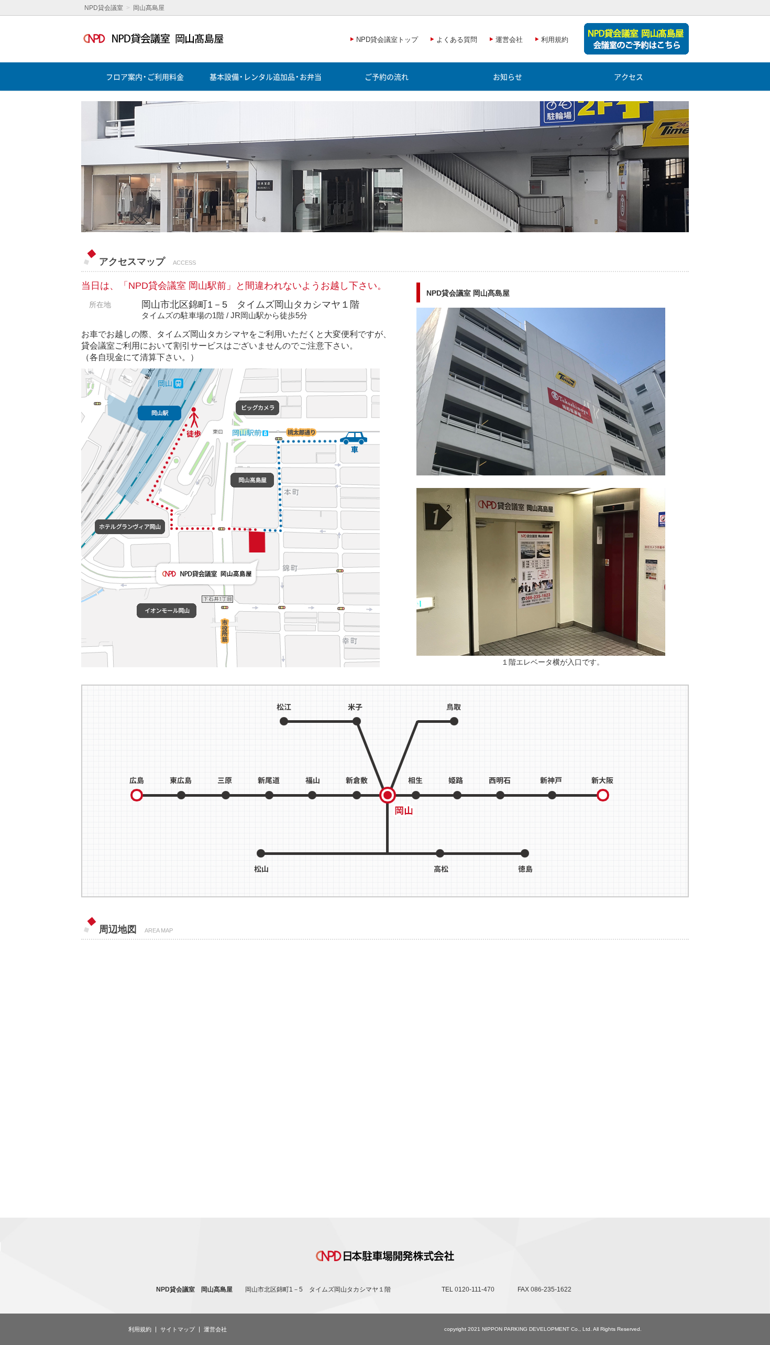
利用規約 (139, 1329)
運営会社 (215, 1329)
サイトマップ (177, 1329)
